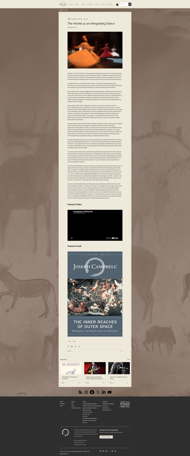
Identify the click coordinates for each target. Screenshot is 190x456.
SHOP (61, 406)
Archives (85, 422)
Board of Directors (76, 408)
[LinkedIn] (104, 392)
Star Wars (85, 416)
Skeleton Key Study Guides (88, 420)
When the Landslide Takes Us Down (118, 377)
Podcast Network (106, 410)
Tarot (70, 341)
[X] (98, 392)
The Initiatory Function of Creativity (69, 377)
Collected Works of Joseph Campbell (88, 406)
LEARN (84, 401)
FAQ (72, 403)
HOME (61, 401)
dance (74, 341)
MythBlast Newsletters (107, 403)
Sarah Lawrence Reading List (88, 418)
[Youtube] (109, 392)
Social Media (105, 408)
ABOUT (73, 401)
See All (128, 359)
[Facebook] (92, 392)
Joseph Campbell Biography (88, 403)
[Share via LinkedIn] (72, 346)
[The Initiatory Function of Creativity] (71, 368)
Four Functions (86, 414)
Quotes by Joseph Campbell (88, 408)
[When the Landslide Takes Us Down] (119, 368)
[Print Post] (79, 346)
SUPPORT (62, 403)
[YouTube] (115, 451)
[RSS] (80, 392)
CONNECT (105, 401)
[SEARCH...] (129, 4)
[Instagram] (86, 392)
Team (72, 406)
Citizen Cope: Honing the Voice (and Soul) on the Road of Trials (94, 377)
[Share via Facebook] (68, 346)
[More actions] (121, 19)
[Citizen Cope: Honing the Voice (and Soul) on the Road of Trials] (95, 368)
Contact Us (105, 406)
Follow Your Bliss (87, 410)
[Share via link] (75, 346)
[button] (117, 4)
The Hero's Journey (87, 412)
